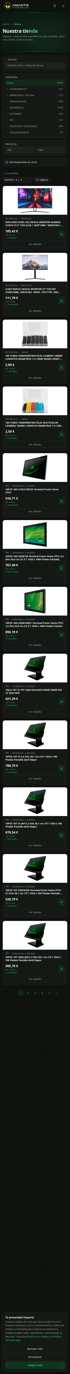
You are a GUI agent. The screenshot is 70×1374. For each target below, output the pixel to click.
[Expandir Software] (7, 114)
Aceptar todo (35, 1365)
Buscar (12, 59)
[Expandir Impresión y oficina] (7, 95)
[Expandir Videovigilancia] (7, 132)
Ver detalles (35, 244)
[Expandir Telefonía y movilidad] (7, 126)
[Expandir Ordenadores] (7, 101)
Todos (35, 82)
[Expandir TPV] (7, 120)
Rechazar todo (35, 1348)
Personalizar (35, 1357)
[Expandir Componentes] (7, 89)
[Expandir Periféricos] (7, 107)
